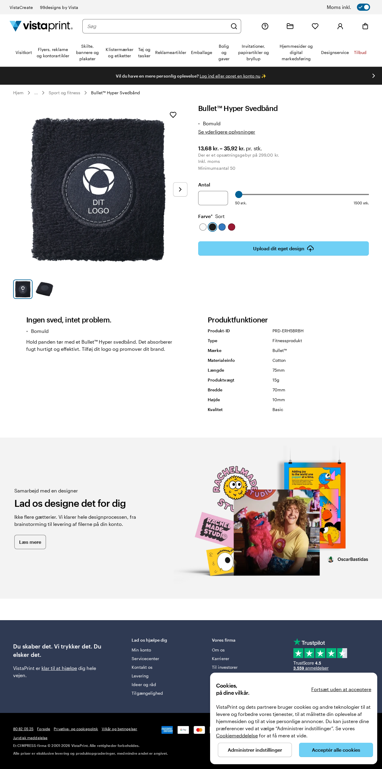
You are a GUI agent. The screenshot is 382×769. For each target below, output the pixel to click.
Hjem (18, 92)
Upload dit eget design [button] (278, 248)
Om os (218, 649)
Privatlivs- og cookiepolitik (76, 729)
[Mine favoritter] (315, 26)
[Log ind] (340, 26)
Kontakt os (142, 667)
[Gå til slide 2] (44, 289)
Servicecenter (145, 658)
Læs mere (30, 542)
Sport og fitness (64, 92)
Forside (43, 729)
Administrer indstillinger (255, 750)
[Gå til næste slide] (373, 76)
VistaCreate (21, 7)
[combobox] (157, 26)
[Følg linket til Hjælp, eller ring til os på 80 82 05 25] (265, 26)
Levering (140, 675)
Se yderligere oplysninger (226, 132)
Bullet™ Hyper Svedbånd (115, 92)
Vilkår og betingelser (120, 729)
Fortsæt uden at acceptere (341, 689)
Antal (204, 184)
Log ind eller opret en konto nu (230, 75)
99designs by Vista (59, 7)
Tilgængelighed (147, 693)
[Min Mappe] (290, 26)
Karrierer (220, 658)
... (36, 92)
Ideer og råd (144, 684)
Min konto (141, 649)
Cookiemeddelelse (237, 735)
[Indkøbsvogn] (365, 26)
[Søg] (234, 26)
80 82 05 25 (23, 729)
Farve (211, 216)
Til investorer (225, 667)
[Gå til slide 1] (23, 289)
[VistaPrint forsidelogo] (41, 26)
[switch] (356, 7)
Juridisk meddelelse (30, 738)
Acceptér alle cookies (336, 750)
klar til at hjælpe (59, 668)
